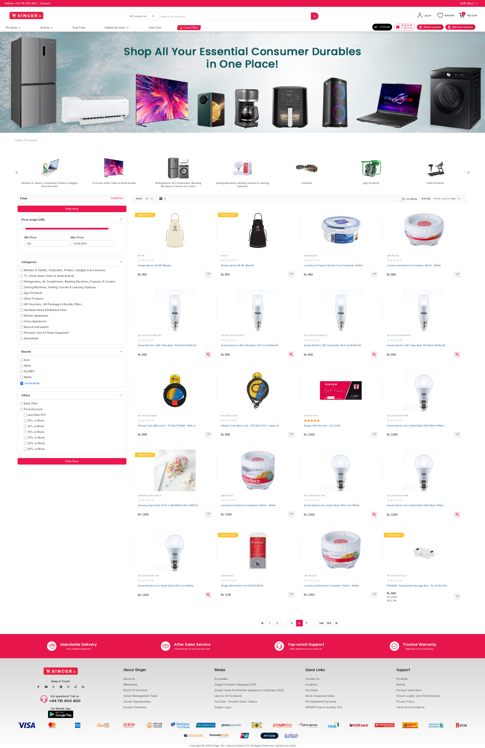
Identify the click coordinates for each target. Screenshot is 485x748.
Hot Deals (311, 690)
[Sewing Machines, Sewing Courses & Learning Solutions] (242, 172)
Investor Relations (135, 707)
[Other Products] (435, 171)
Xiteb (292, 745)
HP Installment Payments (320, 701)
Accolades (221, 678)
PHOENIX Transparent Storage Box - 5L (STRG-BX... (417, 585)
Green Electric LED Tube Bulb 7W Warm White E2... (168, 345)
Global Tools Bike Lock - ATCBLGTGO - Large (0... (251, 425)
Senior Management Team (140, 695)
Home (19, 140)
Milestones (130, 684)
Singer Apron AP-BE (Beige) (154, 265)
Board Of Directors (136, 690)
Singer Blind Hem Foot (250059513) (242, 585)
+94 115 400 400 (26, 3)
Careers (45, 3)
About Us (129, 678)
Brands (45, 27)
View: (139, 198)
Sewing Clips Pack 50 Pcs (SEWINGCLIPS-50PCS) (168, 505)
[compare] (211, 221)
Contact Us (312, 678)
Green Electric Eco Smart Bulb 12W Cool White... (332, 505)
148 (321, 623)
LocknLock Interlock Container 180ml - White (414, 265)
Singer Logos (223, 707)
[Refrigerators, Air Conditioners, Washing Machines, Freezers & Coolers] (178, 172)
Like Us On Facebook (228, 695)
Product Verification (409, 690)
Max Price (77, 237)
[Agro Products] (371, 171)
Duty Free (79, 27)
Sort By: (426, 198)
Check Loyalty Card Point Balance (418, 695)
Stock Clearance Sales (320, 695)
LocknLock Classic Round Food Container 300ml (333, 265)
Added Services (115, 27)
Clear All (117, 198)
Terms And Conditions (410, 707)
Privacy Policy (405, 701)
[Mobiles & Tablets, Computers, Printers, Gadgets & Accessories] (49, 172)
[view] (211, 226)
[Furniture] (307, 171)
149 (329, 623)
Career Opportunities (137, 701)
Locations (311, 684)
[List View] (165, 198)
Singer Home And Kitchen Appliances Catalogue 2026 (249, 690)
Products (11, 27)
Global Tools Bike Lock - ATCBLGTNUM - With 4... (167, 425)
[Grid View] (161, 198)
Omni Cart (155, 27)
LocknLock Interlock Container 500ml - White (248, 505)
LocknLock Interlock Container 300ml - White (331, 585)
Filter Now (72, 208)
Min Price (30, 237)
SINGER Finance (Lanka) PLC (323, 707)
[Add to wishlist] (211, 215)
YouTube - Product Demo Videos (235, 701)
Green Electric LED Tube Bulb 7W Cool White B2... (250, 345)
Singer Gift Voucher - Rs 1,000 (322, 425)
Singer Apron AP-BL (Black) (237, 265)
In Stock (412, 198)
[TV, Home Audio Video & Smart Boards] (114, 171)
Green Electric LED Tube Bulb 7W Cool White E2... (333, 345)
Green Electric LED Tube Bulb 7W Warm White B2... (417, 345)
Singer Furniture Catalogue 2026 (235, 684)
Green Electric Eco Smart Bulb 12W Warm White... (416, 425)
